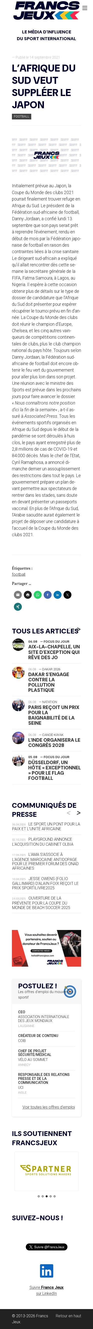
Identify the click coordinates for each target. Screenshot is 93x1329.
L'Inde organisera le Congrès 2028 (54, 742)
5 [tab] (55, 1196)
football (18, 574)
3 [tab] (47, 1196)
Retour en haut (68, 1316)
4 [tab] (51, 1196)
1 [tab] (39, 1196)
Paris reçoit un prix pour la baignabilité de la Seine (53, 715)
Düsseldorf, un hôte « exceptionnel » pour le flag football (54, 770)
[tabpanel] (46, 1171)
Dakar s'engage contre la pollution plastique (48, 682)
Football (21, 116)
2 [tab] (43, 1196)
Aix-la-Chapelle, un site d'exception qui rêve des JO (54, 652)
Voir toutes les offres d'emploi (49, 1107)
